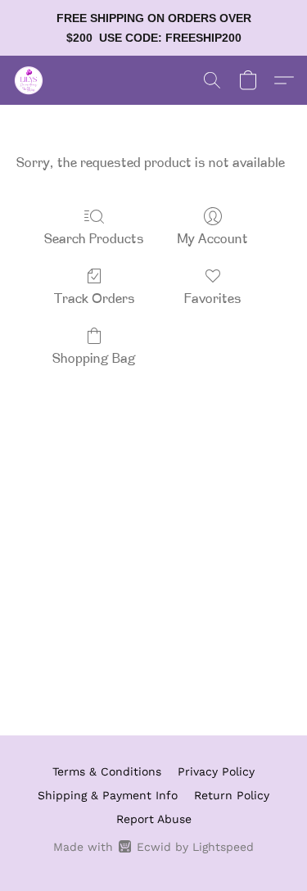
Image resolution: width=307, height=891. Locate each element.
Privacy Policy (216, 771)
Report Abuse (154, 818)
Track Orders (94, 299)
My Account (213, 239)
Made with (153, 846)
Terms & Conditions (106, 771)
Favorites (213, 299)
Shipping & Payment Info (108, 795)
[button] (29, 80)
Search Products (94, 239)
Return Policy (231, 795)
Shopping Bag (94, 359)
